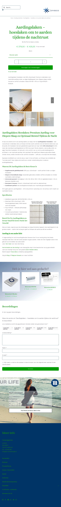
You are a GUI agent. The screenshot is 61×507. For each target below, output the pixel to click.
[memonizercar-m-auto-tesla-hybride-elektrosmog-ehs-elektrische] (11, 282)
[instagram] (2, 499)
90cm (30, 51)
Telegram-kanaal (16, 255)
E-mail (4, 355)
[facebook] (5, 499)
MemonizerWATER (30, 286)
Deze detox (14, 251)
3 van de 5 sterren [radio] (29, 328)
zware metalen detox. (31, 249)
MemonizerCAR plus (11, 294)
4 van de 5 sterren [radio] (40, 328)
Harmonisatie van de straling (10, 247)
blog (8, 255)
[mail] (16, 499)
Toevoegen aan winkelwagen (30, 67)
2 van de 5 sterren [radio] (17, 328)
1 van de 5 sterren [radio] (6, 328)
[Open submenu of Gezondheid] (58, 485)
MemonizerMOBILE (50, 287)
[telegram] (13, 499)
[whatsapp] (10, 499)
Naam (4, 347)
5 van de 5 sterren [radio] (51, 328)
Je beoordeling (7, 332)
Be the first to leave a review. (30, 42)
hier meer (8, 244)
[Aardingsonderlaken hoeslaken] (31, 100)
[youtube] (8, 499)
